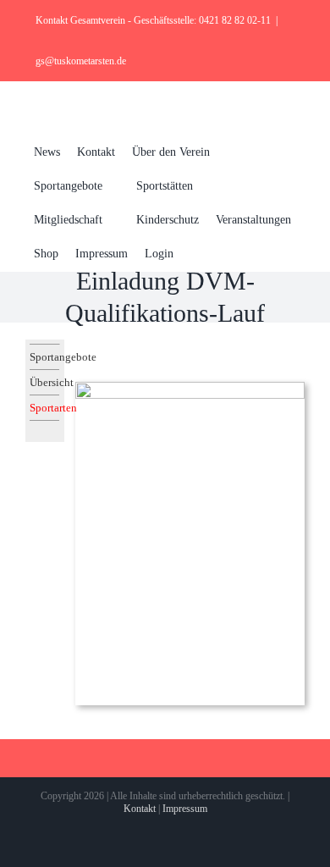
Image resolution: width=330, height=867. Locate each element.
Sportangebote (44, 357)
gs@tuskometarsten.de (81, 61)
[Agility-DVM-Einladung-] (190, 387)
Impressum (184, 809)
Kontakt (140, 809)
